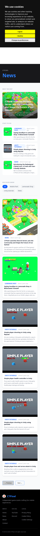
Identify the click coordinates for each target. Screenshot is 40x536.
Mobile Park (14, 187)
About (4, 520)
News (20, 191)
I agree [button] (20, 32)
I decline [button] (20, 36)
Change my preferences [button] (20, 40)
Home (4, 513)
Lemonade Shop (27, 187)
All (5, 187)
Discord (14, 516)
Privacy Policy (26, 513)
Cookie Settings (27, 520)
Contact (5, 523)
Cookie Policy (26, 516)
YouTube (15, 513)
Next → (20, 483)
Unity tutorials (9, 191)
